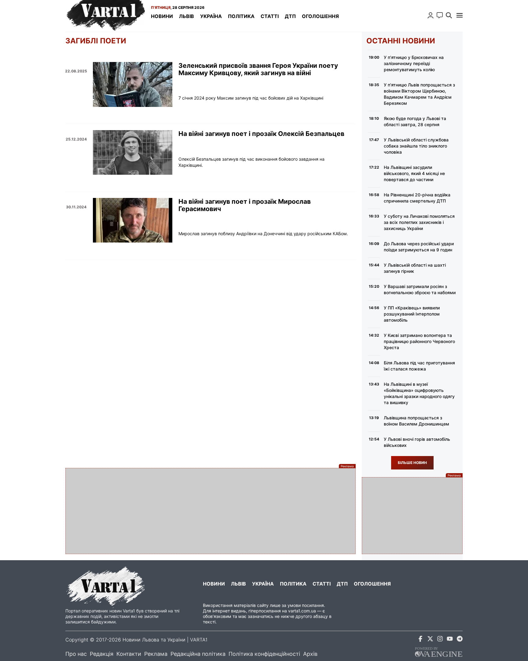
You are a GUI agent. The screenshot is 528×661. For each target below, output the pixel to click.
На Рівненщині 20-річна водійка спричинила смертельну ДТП (417, 197)
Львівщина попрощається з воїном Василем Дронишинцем (416, 420)
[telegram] (460, 640)
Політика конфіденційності (264, 654)
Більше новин (412, 462)
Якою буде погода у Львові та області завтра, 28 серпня (415, 121)
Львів (186, 16)
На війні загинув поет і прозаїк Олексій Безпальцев (261, 133)
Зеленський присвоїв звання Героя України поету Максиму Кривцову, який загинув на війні (258, 69)
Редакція (101, 654)
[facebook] (420, 640)
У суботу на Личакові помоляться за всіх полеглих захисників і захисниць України (419, 222)
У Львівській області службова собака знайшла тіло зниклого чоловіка (416, 146)
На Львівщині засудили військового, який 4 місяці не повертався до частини (414, 173)
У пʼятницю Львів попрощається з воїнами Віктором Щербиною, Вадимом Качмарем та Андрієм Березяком (419, 94)
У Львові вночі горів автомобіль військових (417, 442)
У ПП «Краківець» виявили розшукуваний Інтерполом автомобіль (412, 314)
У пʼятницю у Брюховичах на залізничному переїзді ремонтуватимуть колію (414, 63)
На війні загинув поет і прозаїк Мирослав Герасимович (244, 205)
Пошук (449, 15)
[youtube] (450, 640)
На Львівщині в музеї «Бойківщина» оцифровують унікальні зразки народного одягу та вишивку (419, 393)
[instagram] (440, 640)
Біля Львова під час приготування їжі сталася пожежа (419, 365)
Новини (162, 16)
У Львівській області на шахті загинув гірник (415, 268)
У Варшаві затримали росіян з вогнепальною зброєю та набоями (420, 289)
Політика (241, 16)
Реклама (155, 654)
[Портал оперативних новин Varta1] (105, 16)
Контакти (128, 654)
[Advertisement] (210, 511)
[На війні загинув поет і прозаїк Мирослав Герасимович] (132, 220)
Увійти (430, 15)
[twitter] (430, 640)
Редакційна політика (198, 654)
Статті (270, 16)
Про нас (76, 654)
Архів (310, 654)
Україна (211, 16)
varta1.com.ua (302, 610)
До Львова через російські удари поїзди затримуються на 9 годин (419, 246)
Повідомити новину (440, 15)
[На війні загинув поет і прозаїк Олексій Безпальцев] (132, 152)
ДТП (290, 16)
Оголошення (320, 16)
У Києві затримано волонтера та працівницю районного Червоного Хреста (419, 341)
